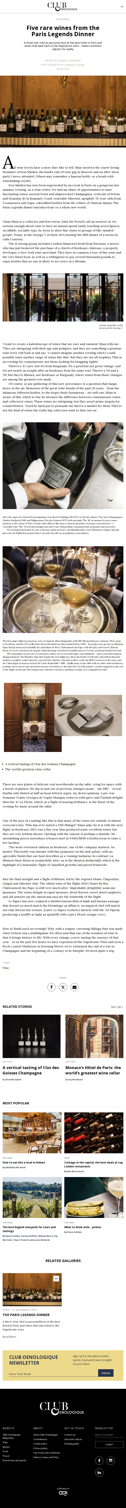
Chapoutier (111, 879)
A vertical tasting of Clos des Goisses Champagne (40, 764)
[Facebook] (51, 987)
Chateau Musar (101, 203)
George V (39, 235)
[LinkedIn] (99, 1472)
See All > (117, 1007)
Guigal (7, 883)
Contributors (40, 1439)
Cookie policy (40, 1443)
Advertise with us (73, 1439)
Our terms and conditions (46, 1452)
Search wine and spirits (14, 1460)
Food (5, 1451)
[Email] (74, 987)
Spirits (6, 1447)
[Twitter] (63, 987)
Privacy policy (40, 1448)
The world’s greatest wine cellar (28, 769)
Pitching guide (71, 1443)
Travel (6, 1456)
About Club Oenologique (45, 1434)
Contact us (69, 1434)
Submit (106, 1373)
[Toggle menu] (122, 6)
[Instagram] (111, 1461)
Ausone (74, 834)
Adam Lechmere (70, 60)
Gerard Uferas (75, 64)
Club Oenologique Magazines (12, 1436)
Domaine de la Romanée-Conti (30, 198)
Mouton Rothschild (87, 860)
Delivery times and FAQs (46, 1457)
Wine (6, 967)
